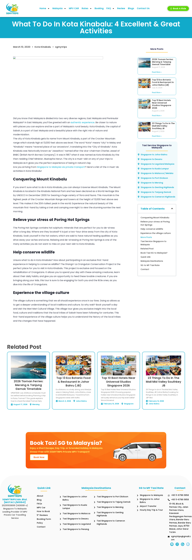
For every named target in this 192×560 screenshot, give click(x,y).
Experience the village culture (156, 233)
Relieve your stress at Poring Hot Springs (155, 223)
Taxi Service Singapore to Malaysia (153, 243)
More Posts (146, 237)
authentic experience (82, 122)
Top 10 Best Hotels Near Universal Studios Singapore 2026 (161, 104)
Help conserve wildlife (152, 229)
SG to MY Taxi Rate (150, 265)
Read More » (157, 72)
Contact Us (143, 8)
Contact (145, 269)
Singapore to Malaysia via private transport (61, 167)
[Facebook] (172, 544)
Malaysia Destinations (152, 261)
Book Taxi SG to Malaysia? (154, 252)
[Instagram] (177, 544)
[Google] (182, 544)
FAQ (108, 8)
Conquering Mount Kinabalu (155, 217)
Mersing (35, 404)
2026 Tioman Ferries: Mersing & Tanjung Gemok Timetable (162, 62)
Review (121, 8)
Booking (99, 8)
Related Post (147, 248)
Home (42, 8)
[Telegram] (188, 544)
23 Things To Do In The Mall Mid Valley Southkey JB (163, 126)
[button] (172, 208)
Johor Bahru (81, 401)
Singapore (128, 403)
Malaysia (57, 8)
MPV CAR (74, 8)
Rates (85, 8)
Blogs (131, 8)
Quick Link (146, 257)
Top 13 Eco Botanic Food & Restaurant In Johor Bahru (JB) (163, 82)
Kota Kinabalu (43, 47)
